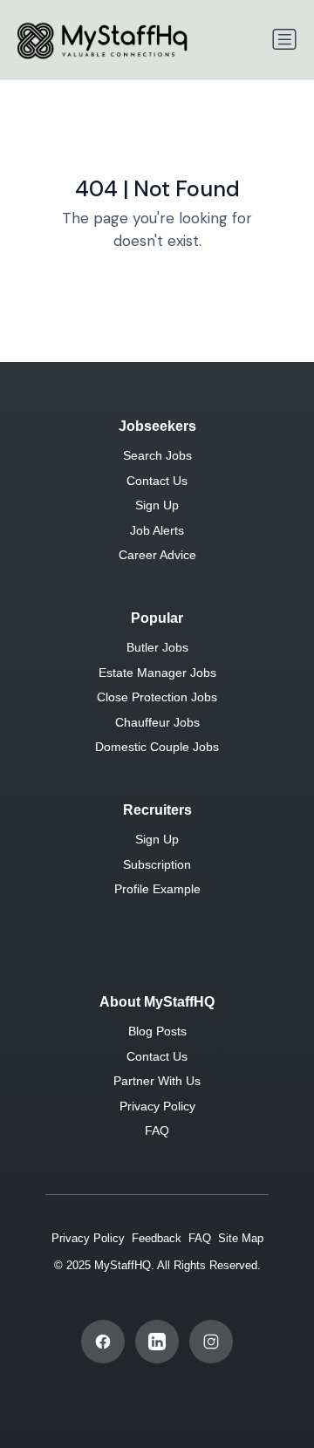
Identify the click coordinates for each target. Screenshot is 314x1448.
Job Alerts (157, 530)
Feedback (156, 1238)
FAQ (157, 1130)
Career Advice (157, 555)
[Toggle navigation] (284, 39)
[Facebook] (103, 1341)
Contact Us (157, 481)
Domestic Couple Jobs (157, 747)
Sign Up (157, 505)
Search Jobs (157, 455)
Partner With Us (157, 1081)
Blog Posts (157, 1031)
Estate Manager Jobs (157, 673)
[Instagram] (211, 1341)
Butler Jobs (157, 647)
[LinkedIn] (157, 1341)
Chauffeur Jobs (157, 722)
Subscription (157, 864)
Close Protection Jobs (157, 697)
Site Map (240, 1238)
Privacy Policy (157, 1106)
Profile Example (157, 889)
